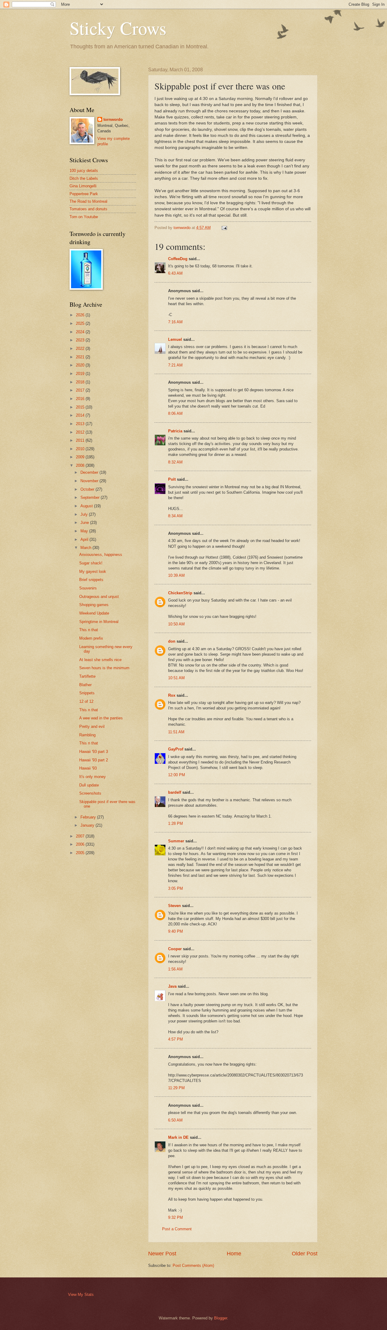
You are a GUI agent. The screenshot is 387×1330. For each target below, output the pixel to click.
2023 (81, 340)
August (87, 506)
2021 (81, 357)
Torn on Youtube (84, 217)
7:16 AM (175, 322)
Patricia (175, 431)
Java (172, 986)
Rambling (87, 735)
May (84, 531)
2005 (81, 853)
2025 (81, 323)
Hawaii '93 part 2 (93, 760)
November (89, 481)
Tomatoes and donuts (88, 209)
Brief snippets (91, 579)
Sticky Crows (118, 28)
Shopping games (94, 604)
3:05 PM (175, 888)
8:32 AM (175, 462)
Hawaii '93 (88, 768)
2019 (81, 373)
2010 (81, 449)
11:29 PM (176, 1088)
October (88, 489)
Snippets (87, 693)
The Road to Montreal (88, 201)
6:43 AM (175, 273)
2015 (81, 407)
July (84, 514)
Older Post (304, 1254)
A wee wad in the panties (101, 718)
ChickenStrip (180, 593)
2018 (81, 382)
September (90, 497)
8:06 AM (175, 413)
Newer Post (162, 1254)
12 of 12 (86, 701)
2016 (81, 398)
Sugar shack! (90, 563)
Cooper (175, 949)
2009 (81, 457)
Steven (174, 905)
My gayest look (92, 571)
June (85, 522)
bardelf (174, 792)
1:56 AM (175, 969)
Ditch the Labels (84, 178)
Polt (172, 479)
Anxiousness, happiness (100, 554)
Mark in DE (178, 1137)
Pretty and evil (92, 726)
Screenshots (90, 793)
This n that (88, 630)
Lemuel (175, 339)
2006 (81, 844)
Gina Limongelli (83, 186)
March (86, 547)
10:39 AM (176, 575)
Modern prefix (91, 638)
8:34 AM (175, 516)
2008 (81, 465)
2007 (81, 836)
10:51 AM (176, 678)
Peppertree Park (84, 194)
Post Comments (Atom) (193, 1265)
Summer (176, 841)
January (88, 825)
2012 (81, 432)
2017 (81, 390)
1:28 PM (175, 823)
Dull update (89, 785)
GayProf (175, 749)
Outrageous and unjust (99, 596)
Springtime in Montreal (99, 621)
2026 (81, 315)
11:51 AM (176, 732)
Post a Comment (177, 1229)
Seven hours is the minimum (104, 668)
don (171, 641)
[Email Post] (224, 227)
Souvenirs (88, 588)
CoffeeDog (177, 259)
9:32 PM (175, 1217)
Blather (85, 685)
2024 (81, 332)
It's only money (92, 776)
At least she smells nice (100, 659)
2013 (81, 423)
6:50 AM (175, 1120)
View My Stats (81, 1294)
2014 (81, 415)
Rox (171, 695)
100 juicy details (84, 170)
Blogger (220, 1318)
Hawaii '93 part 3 (93, 751)
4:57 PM (175, 1039)
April (84, 539)
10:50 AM (176, 624)
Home (234, 1254)
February (88, 817)
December (89, 472)
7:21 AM (175, 365)
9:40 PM (175, 931)
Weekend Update (94, 613)
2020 (81, 365)
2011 (81, 440)
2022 (81, 348)
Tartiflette (87, 676)
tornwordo (113, 119)
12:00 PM (176, 775)
